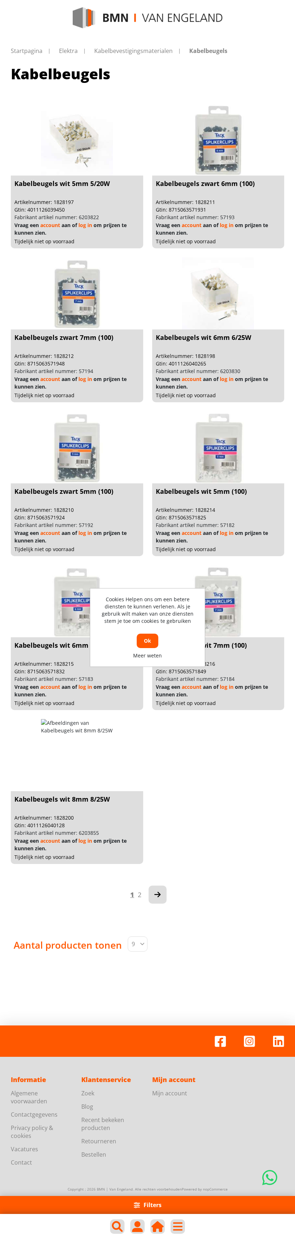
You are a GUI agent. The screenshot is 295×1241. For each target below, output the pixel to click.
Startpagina (26, 51)
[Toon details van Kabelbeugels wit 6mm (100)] (77, 601)
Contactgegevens (34, 1114)
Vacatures (24, 1149)
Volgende (158, 895)
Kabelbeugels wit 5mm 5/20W (62, 183)
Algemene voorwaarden (29, 1097)
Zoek (87, 1093)
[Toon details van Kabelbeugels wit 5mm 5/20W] (77, 139)
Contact (21, 1162)
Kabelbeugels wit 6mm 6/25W (203, 337)
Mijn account (169, 1093)
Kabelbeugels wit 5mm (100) (201, 491)
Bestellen (93, 1154)
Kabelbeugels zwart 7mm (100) (63, 337)
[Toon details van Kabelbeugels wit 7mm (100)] (218, 601)
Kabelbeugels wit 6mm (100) (59, 645)
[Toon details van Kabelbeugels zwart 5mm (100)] (77, 447)
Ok (147, 640)
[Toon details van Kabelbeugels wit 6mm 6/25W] (218, 293)
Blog (87, 1107)
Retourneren (98, 1141)
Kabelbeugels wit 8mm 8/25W (62, 799)
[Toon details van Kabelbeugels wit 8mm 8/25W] (77, 755)
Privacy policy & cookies (32, 1132)
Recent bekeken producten (102, 1124)
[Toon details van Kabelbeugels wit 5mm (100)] (218, 447)
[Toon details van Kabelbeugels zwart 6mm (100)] (218, 139)
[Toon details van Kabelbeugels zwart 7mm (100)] (77, 293)
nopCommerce (215, 1189)
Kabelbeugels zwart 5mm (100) (63, 491)
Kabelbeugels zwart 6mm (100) (205, 183)
